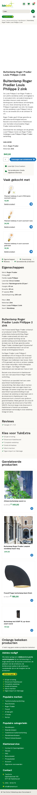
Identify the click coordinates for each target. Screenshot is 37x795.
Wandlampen (22, 20)
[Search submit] (33, 11)
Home (3, 20)
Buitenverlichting (12, 20)
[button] (34, 17)
